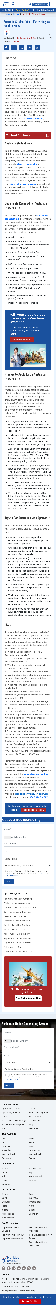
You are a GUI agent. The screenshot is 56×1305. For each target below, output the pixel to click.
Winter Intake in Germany (17, 903)
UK (3, 1142)
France (32, 1142)
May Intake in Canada (15, 916)
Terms (42, 873)
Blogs (16, 14)
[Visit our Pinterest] (29, 1268)
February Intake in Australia (18, 898)
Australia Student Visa (33, 14)
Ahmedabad (8, 1213)
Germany (6, 1158)
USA (4, 1138)
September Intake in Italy (17, 933)
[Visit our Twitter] (24, 1268)
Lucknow (6, 1184)
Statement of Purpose (13, 1124)
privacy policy (12, 875)
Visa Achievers (36, 1116)
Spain (32, 1158)
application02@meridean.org (32, 793)
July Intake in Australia (15, 929)
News (4, 1116)
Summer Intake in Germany (18, 911)
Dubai (32, 1209)
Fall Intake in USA (12, 947)
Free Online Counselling (28, 998)
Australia (6, 1150)
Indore (32, 1180)
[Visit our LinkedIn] (19, 1268)
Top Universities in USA (13, 1234)
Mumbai (6, 1201)
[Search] (30, 3)
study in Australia (27, 164)
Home (7, 14)
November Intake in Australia (18, 951)
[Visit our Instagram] (3, 1268)
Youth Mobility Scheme (40, 1112)
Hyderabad (35, 1168)
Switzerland (35, 1150)
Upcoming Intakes (11, 1112)
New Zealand (8, 1154)
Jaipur (5, 1168)
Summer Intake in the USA (17, 920)
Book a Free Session (22, 339)
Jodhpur (33, 1213)
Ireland (32, 1138)
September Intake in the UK (18, 942)
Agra (31, 1172)
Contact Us (35, 1120)
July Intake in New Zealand (17, 925)
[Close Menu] (52, 4)
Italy (31, 1146)
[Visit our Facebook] (9, 1268)
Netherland (35, 1154)
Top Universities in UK (12, 1238)
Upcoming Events (11, 1108)
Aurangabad (35, 1176)
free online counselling (35, 774)
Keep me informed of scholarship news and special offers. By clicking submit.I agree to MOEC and (27, 873)
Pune (4, 1180)
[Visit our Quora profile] (34, 1268)
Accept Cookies (30, 1301)
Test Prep (34, 1128)
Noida (4, 1176)
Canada (6, 1146)
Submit (8, 881)
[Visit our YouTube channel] (14, 1268)
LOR (3, 1128)
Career (32, 1108)
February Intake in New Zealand (20, 907)
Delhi (4, 1172)
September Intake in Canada (18, 938)
